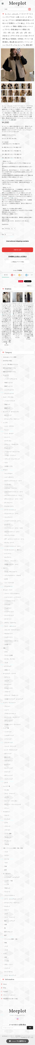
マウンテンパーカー (9, 535)
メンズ (4, 953)
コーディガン (7, 484)
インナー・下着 (8, 880)
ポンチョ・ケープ (9, 542)
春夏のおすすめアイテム (9, 371)
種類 (3, 228)
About (5, 984)
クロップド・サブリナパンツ (12, 630)
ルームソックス (8, 688)
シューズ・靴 (6, 786)
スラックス (7, 604)
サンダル (6, 790)
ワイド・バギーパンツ (10, 626)
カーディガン (7, 440)
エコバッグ (7, 771)
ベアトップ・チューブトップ (12, 459)
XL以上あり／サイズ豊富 (9, 357)
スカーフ (6, 815)
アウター (5, 470)
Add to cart (17, 250)
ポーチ (6, 782)
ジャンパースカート (9, 895)
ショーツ (6, 710)
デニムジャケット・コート (11, 513)
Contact (5, 991)
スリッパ (6, 808)
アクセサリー (6, 811)
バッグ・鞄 (6, 728)
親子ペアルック (8, 931)
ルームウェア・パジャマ (9, 673)
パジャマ (6, 681)
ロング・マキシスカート (10, 571)
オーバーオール (8, 971)
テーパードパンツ (9, 615)
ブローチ (6, 844)
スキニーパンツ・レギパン (11, 641)
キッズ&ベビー (7, 873)
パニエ (6, 851)
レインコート (7, 553)
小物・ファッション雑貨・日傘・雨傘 (13, 848)
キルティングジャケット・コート (13, 480)
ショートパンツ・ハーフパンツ (12, 597)
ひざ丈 (6, 579)
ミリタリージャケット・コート (12, 546)
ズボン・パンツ (8, 964)
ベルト (6, 862)
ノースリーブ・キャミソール (12, 451)
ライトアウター (8, 473)
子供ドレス (7, 888)
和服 (5, 942)
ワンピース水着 (8, 655)
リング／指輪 (7, 833)
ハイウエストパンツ (9, 600)
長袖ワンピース (8, 386)
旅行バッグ (7, 757)
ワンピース (6, 375)
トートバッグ (7, 739)
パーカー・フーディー (10, 455)
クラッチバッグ (8, 742)
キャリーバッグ (8, 768)
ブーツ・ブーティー (9, 793)
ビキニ (6, 651)
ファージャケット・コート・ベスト (13, 528)
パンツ (6, 913)
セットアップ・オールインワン (11, 411)
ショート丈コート (9, 477)
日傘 (5, 866)
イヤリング (7, 826)
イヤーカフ (7, 830)
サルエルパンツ (8, 633)
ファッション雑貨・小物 (10, 939)
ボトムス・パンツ (7, 590)
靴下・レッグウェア (9, 921)
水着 (4, 648)
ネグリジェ (7, 677)
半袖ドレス (7, 404)
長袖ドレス (7, 408)
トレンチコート (8, 517)
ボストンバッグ (8, 775)
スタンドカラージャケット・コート (13, 491)
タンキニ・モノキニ (9, 659)
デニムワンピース (9, 393)
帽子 (5, 935)
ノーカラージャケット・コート (12, 521)
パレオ (6, 662)
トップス (5, 422)
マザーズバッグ (8, 760)
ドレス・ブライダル (8, 397)
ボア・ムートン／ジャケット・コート (14, 539)
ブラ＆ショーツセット (10, 713)
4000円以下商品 (7, 360)
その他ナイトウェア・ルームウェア (13, 699)
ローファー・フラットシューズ (12, 804)
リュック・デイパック (10, 746)
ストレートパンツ (9, 611)
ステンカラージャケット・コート (13, 495)
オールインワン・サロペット (12, 419)
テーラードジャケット (10, 510)
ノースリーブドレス (9, 401)
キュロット (7, 906)
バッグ (6, 946)
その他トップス (8, 466)
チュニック (7, 448)
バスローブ (7, 691)
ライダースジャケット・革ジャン (13, 550)
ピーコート (7, 524)
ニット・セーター (9, 433)
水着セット (7, 670)
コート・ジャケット (9, 917)
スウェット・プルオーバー (11, 444)
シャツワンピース (9, 390)
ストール (6, 859)
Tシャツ (6, 430)
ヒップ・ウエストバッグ (10, 750)
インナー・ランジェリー (9, 702)
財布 (5, 870)
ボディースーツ (8, 721)
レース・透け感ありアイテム (10, 364)
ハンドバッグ (7, 731)
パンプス (6, 797)
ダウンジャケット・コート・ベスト (13, 499)
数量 (3, 234)
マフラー (6, 855)
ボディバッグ (7, 753)
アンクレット (7, 841)
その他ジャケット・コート (11, 564)
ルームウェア (7, 684)
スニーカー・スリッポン (10, 801)
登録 (30, 1027)
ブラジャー (7, 706)
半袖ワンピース (8, 382)
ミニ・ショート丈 (9, 582)
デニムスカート (8, 586)
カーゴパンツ (7, 619)
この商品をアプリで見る (17, 262)
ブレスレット (7, 837)
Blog (4, 987)
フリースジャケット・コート (12, 531)
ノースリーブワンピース (10, 379)
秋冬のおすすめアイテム (9, 368)
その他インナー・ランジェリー (12, 724)
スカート (5, 568)
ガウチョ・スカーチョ (10, 622)
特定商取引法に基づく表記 (10, 998)
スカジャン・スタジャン (10, 488)
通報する (29, 285)
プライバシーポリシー (9, 995)
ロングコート (7, 557)
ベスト (6, 462)
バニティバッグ (8, 779)
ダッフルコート (8, 502)
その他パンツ (7, 644)
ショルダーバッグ (9, 735)
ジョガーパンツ (8, 637)
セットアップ (7, 415)
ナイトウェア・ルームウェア (12, 877)
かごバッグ (7, 764)
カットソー (7, 437)
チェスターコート (9, 506)
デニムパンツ (7, 608)
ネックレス (7, 819)
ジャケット (7, 968)
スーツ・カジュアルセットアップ (13, 899)
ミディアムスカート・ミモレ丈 (12, 575)
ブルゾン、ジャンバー (10, 561)
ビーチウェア (7, 666)
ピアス (6, 822)
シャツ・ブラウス (9, 426)
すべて (6, 274)
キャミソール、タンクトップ (12, 717)
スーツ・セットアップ (10, 975)
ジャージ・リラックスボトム (12, 593)
